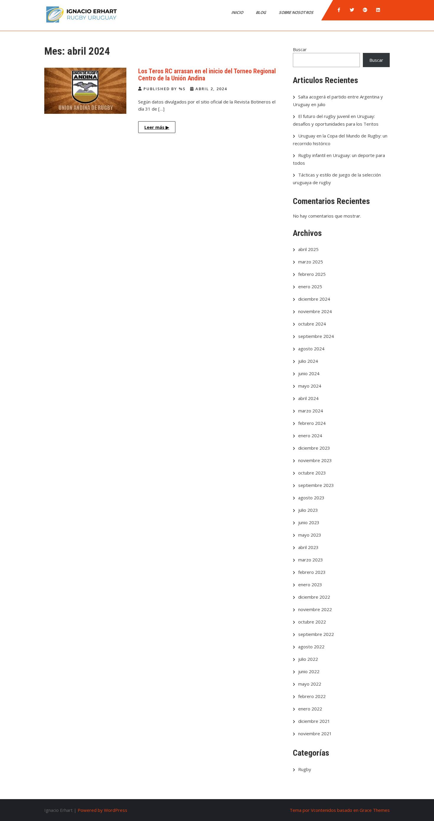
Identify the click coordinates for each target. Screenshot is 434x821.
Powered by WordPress (102, 810)
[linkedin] (378, 10)
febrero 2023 (312, 572)
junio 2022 (308, 671)
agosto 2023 (311, 498)
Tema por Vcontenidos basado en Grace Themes (340, 810)
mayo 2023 (309, 535)
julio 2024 (308, 361)
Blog (261, 12)
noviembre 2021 (315, 733)
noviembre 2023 (315, 460)
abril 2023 (308, 547)
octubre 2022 (312, 622)
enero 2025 (310, 286)
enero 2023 (310, 584)
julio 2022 (308, 659)
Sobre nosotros (296, 12)
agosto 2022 (311, 647)
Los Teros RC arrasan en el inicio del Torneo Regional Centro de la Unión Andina (207, 74)
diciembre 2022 (314, 597)
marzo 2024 (310, 411)
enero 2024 (310, 435)
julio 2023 (308, 510)
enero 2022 (310, 709)
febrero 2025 (312, 274)
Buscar (300, 49)
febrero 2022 (312, 696)
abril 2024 (308, 398)
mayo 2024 (309, 386)
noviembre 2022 (315, 609)
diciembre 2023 (314, 448)
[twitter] (352, 10)
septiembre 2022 (316, 634)
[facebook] (339, 10)
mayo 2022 (309, 684)
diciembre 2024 (314, 299)
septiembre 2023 (316, 485)
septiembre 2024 (316, 336)
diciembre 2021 (314, 721)
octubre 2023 (312, 473)
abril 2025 (308, 249)
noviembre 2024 (315, 311)
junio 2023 (308, 522)
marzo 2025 (310, 262)
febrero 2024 (312, 423)
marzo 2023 (310, 560)
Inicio (238, 12)
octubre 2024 (312, 324)
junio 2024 (308, 373)
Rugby (304, 769)
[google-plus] (365, 10)
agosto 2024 (311, 349)
